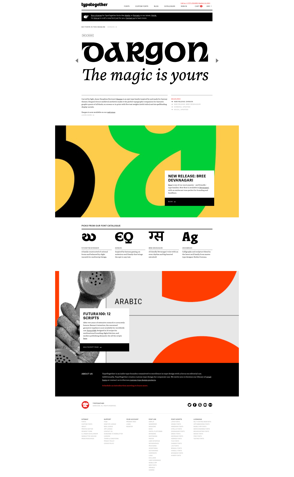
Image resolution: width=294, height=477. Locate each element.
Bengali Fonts (176, 448)
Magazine (152, 426)
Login (128, 424)
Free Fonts (198, 436)
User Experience (155, 460)
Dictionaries (153, 451)
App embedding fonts (201, 424)
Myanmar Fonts (177, 453)
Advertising (153, 448)
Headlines (176, 99)
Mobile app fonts (200, 426)
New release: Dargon (183, 102)
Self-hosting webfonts (202, 422)
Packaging (153, 446)
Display (151, 422)
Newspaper (153, 424)
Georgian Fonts (177, 436)
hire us (96, 18)
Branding (152, 434)
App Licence (108, 429)
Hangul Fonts (176, 451)
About (84, 426)
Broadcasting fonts (201, 431)
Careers (107, 436)
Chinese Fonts (176, 443)
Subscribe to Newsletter (113, 434)
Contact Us (108, 431)
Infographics (154, 443)
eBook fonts (198, 434)
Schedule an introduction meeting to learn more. (125, 385)
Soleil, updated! (181, 110)
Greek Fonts (175, 434)
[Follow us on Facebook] (194, 406)
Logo (151, 455)
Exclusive (152, 458)
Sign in (184, 6)
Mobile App (153, 463)
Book (151, 429)
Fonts (84, 422)
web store (111, 112)
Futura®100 (91, 330)
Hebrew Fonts (176, 439)
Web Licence (108, 426)
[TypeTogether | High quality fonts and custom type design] (85, 405)
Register (129, 426)
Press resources (88, 439)
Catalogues (169, 6)
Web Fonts (153, 465)
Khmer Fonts (176, 455)
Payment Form (87, 431)
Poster (151, 439)
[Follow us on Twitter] (189, 406)
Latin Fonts (175, 422)
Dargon (111, 27)
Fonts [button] (127, 6)
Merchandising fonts (202, 429)
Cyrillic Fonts (176, 429)
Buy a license (96, 15)
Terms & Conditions (111, 439)
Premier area (131, 422)
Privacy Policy (109, 441)
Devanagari (204, 187)
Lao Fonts (175, 446)
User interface (154, 441)
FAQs (105, 422)
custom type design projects (143, 380)
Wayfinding (153, 436)
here (85, 338)
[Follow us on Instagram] (200, 406)
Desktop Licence (110, 424)
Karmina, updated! (182, 107)
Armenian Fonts (177, 426)
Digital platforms (155, 431)
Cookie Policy (109, 443)
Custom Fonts (141, 6)
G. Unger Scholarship (90, 434)
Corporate (153, 453)
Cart (198, 6)
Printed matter (87, 429)
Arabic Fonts (176, 424)
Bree (170, 185)
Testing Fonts (199, 439)
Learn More (87, 115)
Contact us (130, 18)
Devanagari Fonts (178, 431)
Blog (156, 6)
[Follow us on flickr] (210, 406)
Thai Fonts (175, 441)
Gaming (151, 470)
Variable (152, 467)
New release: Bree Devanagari (187, 104)
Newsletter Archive (89, 436)
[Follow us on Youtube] (205, 406)
